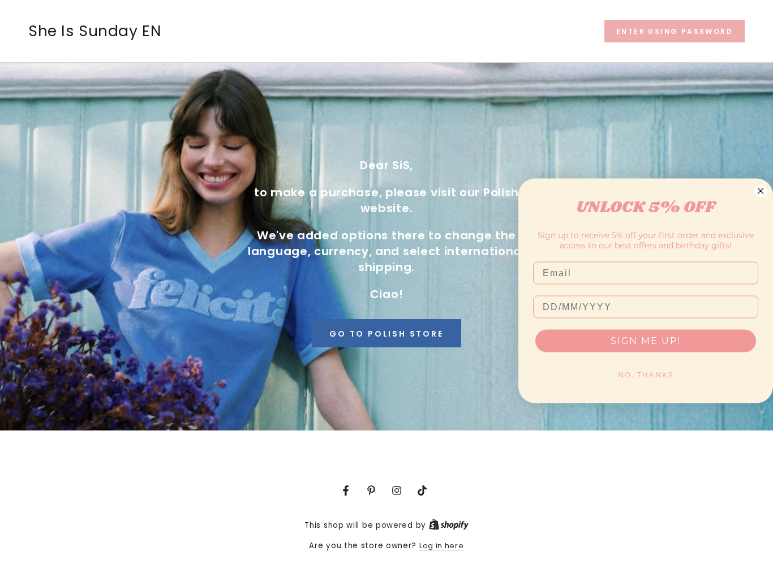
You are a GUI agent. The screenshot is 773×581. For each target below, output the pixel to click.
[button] (674, 31)
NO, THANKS (645, 374)
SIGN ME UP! (646, 340)
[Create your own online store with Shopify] (449, 525)
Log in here (441, 545)
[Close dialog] (760, 190)
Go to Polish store (386, 333)
